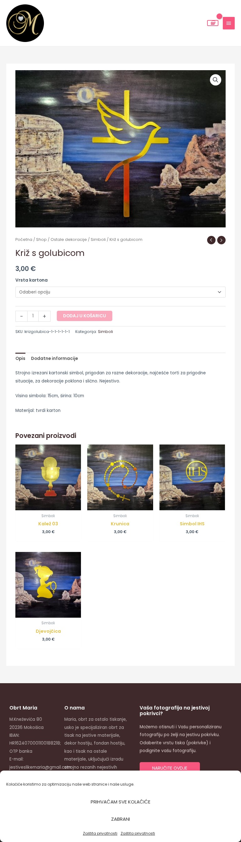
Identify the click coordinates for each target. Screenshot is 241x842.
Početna (23, 239)
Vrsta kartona (31, 280)
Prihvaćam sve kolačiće (120, 801)
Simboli (98, 239)
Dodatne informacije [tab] (54, 358)
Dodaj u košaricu (84, 316)
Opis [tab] (20, 358)
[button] (215, 80)
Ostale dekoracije (69, 239)
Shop (41, 239)
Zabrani (120, 819)
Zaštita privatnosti (100, 833)
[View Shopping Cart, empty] (212, 23)
